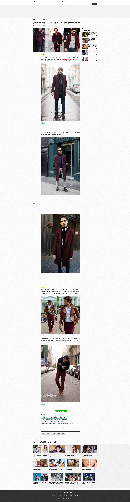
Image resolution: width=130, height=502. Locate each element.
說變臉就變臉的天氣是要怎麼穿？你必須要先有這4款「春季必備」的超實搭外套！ (58, 416)
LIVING (81, 4)
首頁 (34, 19)
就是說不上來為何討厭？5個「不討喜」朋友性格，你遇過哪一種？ (92, 33)
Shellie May (35, 25)
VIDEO (88, 4)
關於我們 (53, 495)
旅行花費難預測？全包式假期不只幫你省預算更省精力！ (72, 469)
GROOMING (63, 4)
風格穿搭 (53, 433)
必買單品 (43, 19)
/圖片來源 (43, 122)
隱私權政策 (59, 495)
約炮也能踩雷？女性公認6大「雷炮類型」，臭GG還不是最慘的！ (89, 455)
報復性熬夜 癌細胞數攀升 (54, 454)
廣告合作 (71, 495)
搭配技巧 (58, 433)
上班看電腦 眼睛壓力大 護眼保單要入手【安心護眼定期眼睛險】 (73, 455)
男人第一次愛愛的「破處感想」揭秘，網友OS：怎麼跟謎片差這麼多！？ (56, 419)
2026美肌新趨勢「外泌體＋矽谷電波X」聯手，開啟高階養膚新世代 (55, 423)
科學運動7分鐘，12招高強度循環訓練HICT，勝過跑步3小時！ (54, 417)
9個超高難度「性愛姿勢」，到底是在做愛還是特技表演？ (40, 469)
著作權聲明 (65, 495)
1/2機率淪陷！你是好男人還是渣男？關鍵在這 (89, 483)
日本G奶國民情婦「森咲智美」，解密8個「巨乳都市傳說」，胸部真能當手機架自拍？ (40, 455)
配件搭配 (63, 433)
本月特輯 (94, 4)
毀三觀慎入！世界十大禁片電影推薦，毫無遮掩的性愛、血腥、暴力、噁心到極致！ (72, 483)
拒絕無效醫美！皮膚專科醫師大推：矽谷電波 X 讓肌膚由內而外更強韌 (89, 469)
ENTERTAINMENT (44, 4)
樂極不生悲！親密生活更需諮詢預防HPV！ (50, 421)
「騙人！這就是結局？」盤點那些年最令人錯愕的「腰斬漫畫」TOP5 (56, 469)
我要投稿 (76, 495)
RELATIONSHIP (73, 4)
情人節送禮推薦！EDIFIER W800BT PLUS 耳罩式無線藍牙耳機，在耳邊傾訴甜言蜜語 (92, 58)
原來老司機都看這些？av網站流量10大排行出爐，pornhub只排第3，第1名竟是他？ (92, 52)
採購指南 (48, 433)
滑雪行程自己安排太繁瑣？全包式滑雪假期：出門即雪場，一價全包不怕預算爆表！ (56, 483)
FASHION (35, 4)
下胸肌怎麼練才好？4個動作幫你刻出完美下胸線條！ (40, 483)
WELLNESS (54, 4)
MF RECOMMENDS (45, 442)
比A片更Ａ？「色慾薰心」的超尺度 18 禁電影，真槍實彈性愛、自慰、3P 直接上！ (92, 45)
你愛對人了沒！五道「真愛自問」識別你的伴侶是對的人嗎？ (92, 39)
